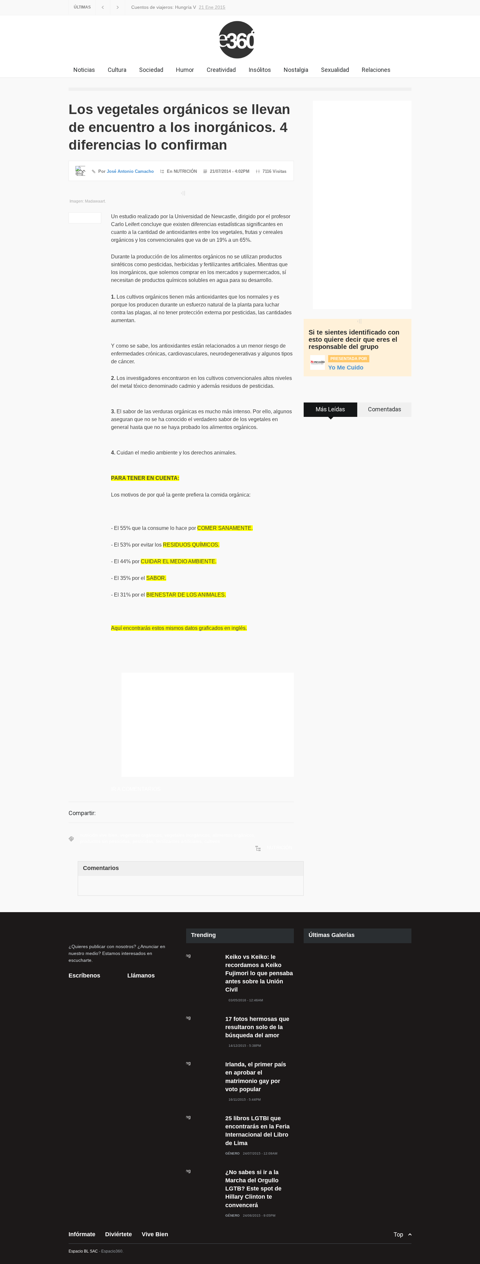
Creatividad (221, 69)
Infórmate (82, 1234)
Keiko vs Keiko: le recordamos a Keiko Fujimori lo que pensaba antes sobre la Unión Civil (259, 973)
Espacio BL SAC (83, 1251)
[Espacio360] (240, 60)
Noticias (84, 69)
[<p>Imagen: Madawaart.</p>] (181, 193)
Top (398, 1234)
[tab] (331, 411)
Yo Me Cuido (345, 367)
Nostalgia (296, 69)
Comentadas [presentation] (384, 409)
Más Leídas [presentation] (330, 409)
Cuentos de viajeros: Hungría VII (175, 7)
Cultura (117, 69)
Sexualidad (335, 69)
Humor (185, 69)
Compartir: (82, 813)
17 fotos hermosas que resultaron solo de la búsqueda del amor (257, 1027)
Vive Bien (155, 1234)
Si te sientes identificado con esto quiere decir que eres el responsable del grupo (354, 339)
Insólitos (259, 69)
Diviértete (118, 1234)
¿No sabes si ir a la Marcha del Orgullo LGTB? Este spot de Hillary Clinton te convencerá (253, 1188)
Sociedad (151, 69)
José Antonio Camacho (130, 171)
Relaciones (376, 69)
